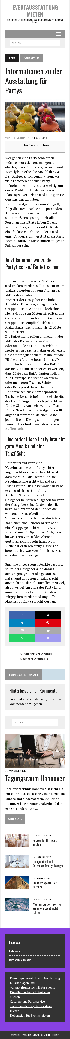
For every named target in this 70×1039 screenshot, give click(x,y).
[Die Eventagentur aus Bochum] (17, 886)
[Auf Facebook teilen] (22, 615)
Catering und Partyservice (27, 1001)
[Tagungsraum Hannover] (35, 765)
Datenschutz (16, 951)
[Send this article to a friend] (22, 630)
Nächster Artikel (32, 659)
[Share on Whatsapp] (22, 638)
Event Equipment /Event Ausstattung (35, 978)
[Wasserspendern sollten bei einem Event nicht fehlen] (17, 908)
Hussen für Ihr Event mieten (44, 842)
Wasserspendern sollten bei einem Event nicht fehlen (46, 908)
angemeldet (31, 699)
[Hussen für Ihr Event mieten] (17, 844)
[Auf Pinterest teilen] (48, 623)
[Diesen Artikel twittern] (48, 615)
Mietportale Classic (20, 960)
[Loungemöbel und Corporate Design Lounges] (17, 865)
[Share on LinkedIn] (22, 623)
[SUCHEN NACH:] (35, 42)
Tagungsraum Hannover (35, 778)
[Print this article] (48, 630)
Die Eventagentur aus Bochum (45, 885)
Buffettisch (14, 428)
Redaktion (19, 138)
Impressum (15, 942)
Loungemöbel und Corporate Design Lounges (48, 863)
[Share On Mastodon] (48, 638)
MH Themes (53, 1035)
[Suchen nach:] (35, 722)
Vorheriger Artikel (38, 654)
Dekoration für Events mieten (30, 1015)
